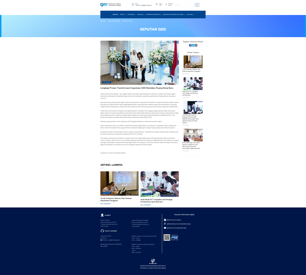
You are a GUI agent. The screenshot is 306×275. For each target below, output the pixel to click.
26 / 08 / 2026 (106, 193)
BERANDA (115, 14)
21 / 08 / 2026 (147, 194)
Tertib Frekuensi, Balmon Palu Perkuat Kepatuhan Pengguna (116, 199)
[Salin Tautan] (196, 45)
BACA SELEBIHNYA (105, 204)
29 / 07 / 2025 (106, 82)
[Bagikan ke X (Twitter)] (193, 45)
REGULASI (140, 14)
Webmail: (170, 3)
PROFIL (122, 14)
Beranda (103, 21)
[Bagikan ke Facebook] (190, 45)
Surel (169, 5)
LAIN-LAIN (189, 14)
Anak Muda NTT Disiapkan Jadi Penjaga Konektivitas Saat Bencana (156, 200)
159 (160, 5)
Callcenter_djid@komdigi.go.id (143, 5)
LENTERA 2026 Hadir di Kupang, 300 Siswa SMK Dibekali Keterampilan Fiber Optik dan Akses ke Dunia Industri (190, 119)
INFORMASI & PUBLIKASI (153, 14)
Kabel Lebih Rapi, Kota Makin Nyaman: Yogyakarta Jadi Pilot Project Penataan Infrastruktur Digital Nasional (191, 145)
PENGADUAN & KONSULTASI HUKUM (173, 14)
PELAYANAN (131, 14)
